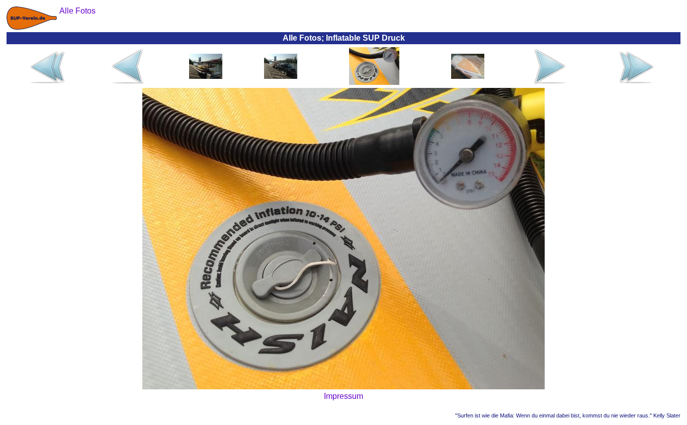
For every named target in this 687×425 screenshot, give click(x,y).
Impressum (343, 396)
